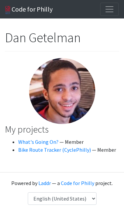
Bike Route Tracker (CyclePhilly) (54, 149)
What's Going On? (38, 142)
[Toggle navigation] (109, 9)
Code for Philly (31, 9)
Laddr (44, 183)
